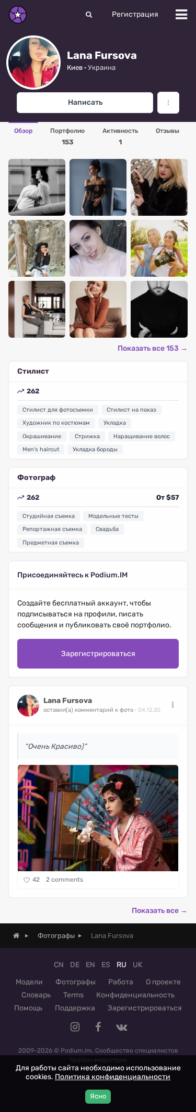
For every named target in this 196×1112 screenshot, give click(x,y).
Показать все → (160, 910)
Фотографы (75, 982)
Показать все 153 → (153, 348)
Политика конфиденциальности (112, 1076)
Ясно (98, 1096)
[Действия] (172, 705)
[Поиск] (88, 14)
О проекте (163, 982)
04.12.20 (149, 710)
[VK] (121, 1027)
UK (137, 964)
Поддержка (75, 1008)
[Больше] (168, 103)
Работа (120, 982)
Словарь (36, 995)
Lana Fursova (67, 700)
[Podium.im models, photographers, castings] (18, 14)
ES (105, 964)
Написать (85, 102)
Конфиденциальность (135, 995)
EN (90, 964)
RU (121, 964)
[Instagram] (75, 1027)
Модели (29, 982)
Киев (75, 67)
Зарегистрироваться (98, 653)
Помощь (28, 1008)
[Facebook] (98, 1027)
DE (74, 964)
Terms (73, 995)
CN (59, 964)
